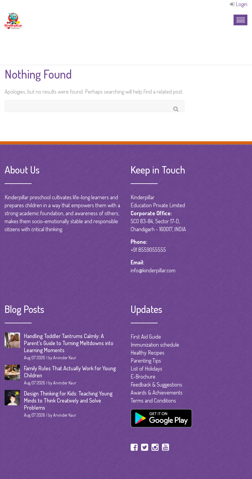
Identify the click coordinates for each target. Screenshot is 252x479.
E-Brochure (143, 376)
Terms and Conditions (153, 400)
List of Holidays (146, 368)
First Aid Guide (146, 336)
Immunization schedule (155, 344)
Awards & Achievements (157, 392)
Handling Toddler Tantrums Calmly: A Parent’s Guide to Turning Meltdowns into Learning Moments (68, 343)
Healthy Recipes (147, 352)
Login (241, 4)
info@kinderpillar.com (153, 270)
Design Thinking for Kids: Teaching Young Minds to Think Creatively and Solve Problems (68, 400)
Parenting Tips (146, 360)
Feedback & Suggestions (156, 384)
